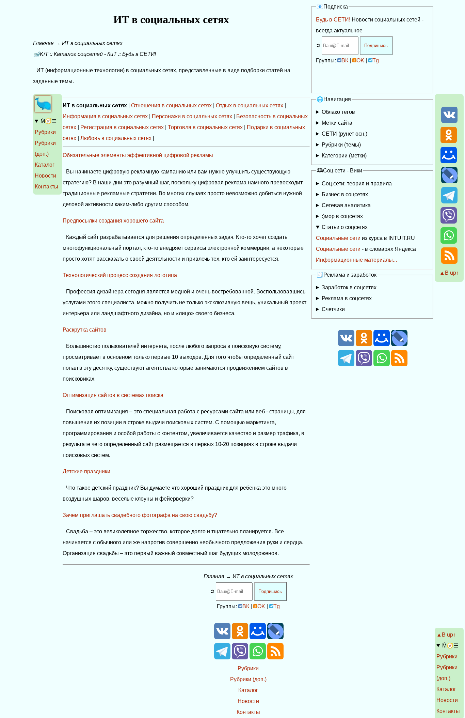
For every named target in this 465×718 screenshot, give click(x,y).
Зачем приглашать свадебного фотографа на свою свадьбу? (140, 515)
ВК (344, 60)
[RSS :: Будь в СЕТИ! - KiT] (449, 262)
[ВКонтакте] (449, 121)
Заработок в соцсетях (349, 287)
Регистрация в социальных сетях (122, 127)
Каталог (44, 165)
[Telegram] (449, 201)
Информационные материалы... (356, 260)
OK (360, 60)
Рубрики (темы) (341, 145)
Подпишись (376, 45)
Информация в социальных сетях (105, 116)
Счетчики (333, 309)
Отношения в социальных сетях (171, 105)
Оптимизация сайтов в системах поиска (113, 395)
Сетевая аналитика (346, 205)
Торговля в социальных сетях (205, 127)
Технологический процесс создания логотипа (120, 275)
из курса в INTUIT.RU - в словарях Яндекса (366, 243)
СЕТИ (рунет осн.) (344, 134)
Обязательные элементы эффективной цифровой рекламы (138, 155)
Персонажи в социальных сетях (192, 116)
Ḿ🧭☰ (49, 121)
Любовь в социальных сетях (115, 138)
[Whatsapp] (448, 242)
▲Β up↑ (449, 273)
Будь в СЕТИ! (333, 19)
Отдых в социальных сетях (249, 105)
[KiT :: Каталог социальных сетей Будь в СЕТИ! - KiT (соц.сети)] (43, 110)
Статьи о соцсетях (345, 227)
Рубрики (45, 132)
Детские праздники (86, 471)
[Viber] (448, 222)
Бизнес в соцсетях (345, 194)
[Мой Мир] (448, 161)
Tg (375, 60)
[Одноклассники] (448, 141)
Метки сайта (337, 123)
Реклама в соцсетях (347, 298)
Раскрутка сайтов (85, 330)
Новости (45, 176)
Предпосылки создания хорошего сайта (113, 221)
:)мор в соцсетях (342, 216)
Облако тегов (338, 112)
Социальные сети (338, 238)
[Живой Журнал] (449, 181)
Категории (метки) (344, 155)
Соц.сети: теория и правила (357, 183)
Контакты (46, 186)
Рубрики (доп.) (248, 679)
